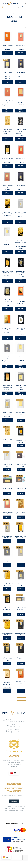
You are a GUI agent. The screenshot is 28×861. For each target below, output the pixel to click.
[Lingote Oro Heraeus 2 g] (7, 551)
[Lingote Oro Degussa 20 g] (7, 232)
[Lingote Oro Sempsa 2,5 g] (20, 648)
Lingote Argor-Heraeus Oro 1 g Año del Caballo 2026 (20, 242)
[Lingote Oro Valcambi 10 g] (20, 37)
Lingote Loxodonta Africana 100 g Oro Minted (7, 301)
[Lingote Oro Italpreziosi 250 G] (7, 674)
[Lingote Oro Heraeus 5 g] (20, 575)
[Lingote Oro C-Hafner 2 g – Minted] (20, 203)
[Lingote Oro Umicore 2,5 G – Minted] (20, 480)
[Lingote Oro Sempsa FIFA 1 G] (20, 121)
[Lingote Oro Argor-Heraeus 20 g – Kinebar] (7, 599)
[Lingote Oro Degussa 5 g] (7, 456)
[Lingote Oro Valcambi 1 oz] (7, 503)
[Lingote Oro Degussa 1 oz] (20, 348)
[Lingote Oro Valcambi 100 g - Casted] (7, 575)
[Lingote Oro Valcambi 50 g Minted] (20, 92)
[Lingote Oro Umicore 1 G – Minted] (20, 456)
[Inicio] (14, 13)
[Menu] (25, 3)
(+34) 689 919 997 (15, 726)
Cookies (13, 808)
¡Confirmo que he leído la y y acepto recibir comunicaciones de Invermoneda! (14, 808)
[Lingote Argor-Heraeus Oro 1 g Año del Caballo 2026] (20, 232)
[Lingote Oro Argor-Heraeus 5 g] (20, 177)
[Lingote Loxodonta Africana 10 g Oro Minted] (20, 319)
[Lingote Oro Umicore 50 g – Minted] (7, 480)
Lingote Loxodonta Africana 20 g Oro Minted (20, 273)
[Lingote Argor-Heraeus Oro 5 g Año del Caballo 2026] (7, 203)
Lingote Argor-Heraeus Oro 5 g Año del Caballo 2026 (7, 214)
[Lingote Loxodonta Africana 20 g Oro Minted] (20, 262)
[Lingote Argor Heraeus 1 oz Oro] (7, 150)
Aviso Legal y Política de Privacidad (13, 760)
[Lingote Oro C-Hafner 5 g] (20, 551)
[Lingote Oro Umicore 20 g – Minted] (20, 599)
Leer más (20, 420)
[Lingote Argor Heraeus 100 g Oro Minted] (20, 527)
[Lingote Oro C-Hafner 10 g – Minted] (7, 527)
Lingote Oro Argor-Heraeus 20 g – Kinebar (7, 609)
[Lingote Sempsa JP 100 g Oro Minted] (7, 377)
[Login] (25, 7)
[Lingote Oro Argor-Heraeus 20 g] (7, 64)
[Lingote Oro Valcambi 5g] (7, 177)
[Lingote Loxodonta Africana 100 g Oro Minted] (7, 291)
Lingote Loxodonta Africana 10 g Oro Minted (20, 330)
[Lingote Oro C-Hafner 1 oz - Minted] (7, 404)
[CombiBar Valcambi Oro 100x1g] (7, 319)
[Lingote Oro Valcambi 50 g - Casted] (7, 624)
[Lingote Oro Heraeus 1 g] (7, 348)
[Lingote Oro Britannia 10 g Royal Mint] (7, 431)
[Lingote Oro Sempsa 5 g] (20, 624)
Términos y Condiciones (14, 764)
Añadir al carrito (7, 53)
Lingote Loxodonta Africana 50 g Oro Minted (7, 658)
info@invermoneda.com (15, 732)
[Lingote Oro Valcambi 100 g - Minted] (20, 291)
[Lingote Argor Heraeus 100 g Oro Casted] (7, 262)
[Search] (2, 7)
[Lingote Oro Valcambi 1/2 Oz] (20, 150)
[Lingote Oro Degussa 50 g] (20, 404)
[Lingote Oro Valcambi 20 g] (20, 673)
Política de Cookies (14, 762)
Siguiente (21, 699)
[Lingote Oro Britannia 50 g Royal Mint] (7, 121)
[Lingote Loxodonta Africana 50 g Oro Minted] (7, 648)
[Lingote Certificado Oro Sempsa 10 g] (20, 503)
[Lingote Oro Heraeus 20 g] (20, 377)
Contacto (14, 766)
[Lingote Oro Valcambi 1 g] (7, 92)
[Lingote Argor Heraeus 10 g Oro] (20, 431)
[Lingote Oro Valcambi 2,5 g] (7, 37)
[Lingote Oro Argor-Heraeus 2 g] (20, 64)
